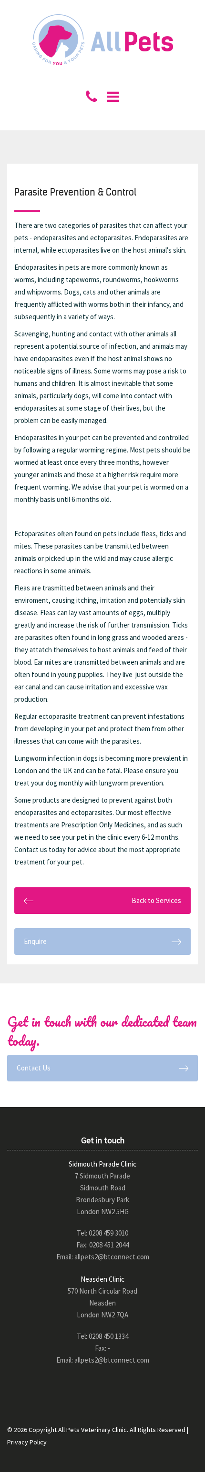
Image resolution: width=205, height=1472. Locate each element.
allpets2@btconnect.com (111, 1256)
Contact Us (34, 1067)
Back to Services (156, 900)
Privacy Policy (27, 1442)
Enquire (35, 941)
